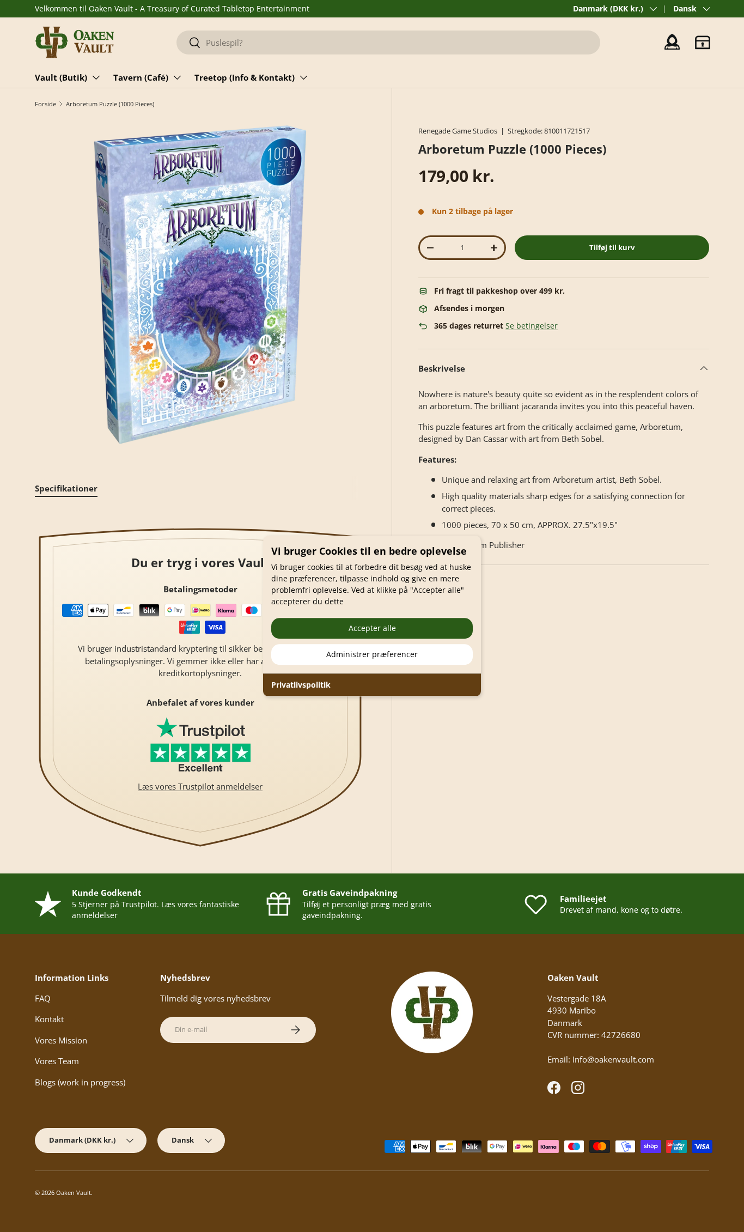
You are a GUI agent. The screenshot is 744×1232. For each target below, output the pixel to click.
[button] (703, 42)
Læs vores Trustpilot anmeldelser (200, 786)
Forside (45, 104)
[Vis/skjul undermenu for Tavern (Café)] (177, 77)
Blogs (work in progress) (80, 1082)
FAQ (43, 998)
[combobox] (388, 42)
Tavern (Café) (140, 77)
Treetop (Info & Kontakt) (244, 77)
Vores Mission (61, 1040)
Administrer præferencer (372, 654)
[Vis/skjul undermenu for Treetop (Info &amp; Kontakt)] (303, 77)
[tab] (66, 488)
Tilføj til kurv (612, 247)
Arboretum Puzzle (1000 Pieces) (110, 104)
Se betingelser (531, 326)
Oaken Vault (73, 1192)
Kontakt (49, 1018)
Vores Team (57, 1060)
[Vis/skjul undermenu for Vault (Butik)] (95, 77)
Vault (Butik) (61, 77)
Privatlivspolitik (301, 684)
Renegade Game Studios (457, 131)
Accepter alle (372, 628)
